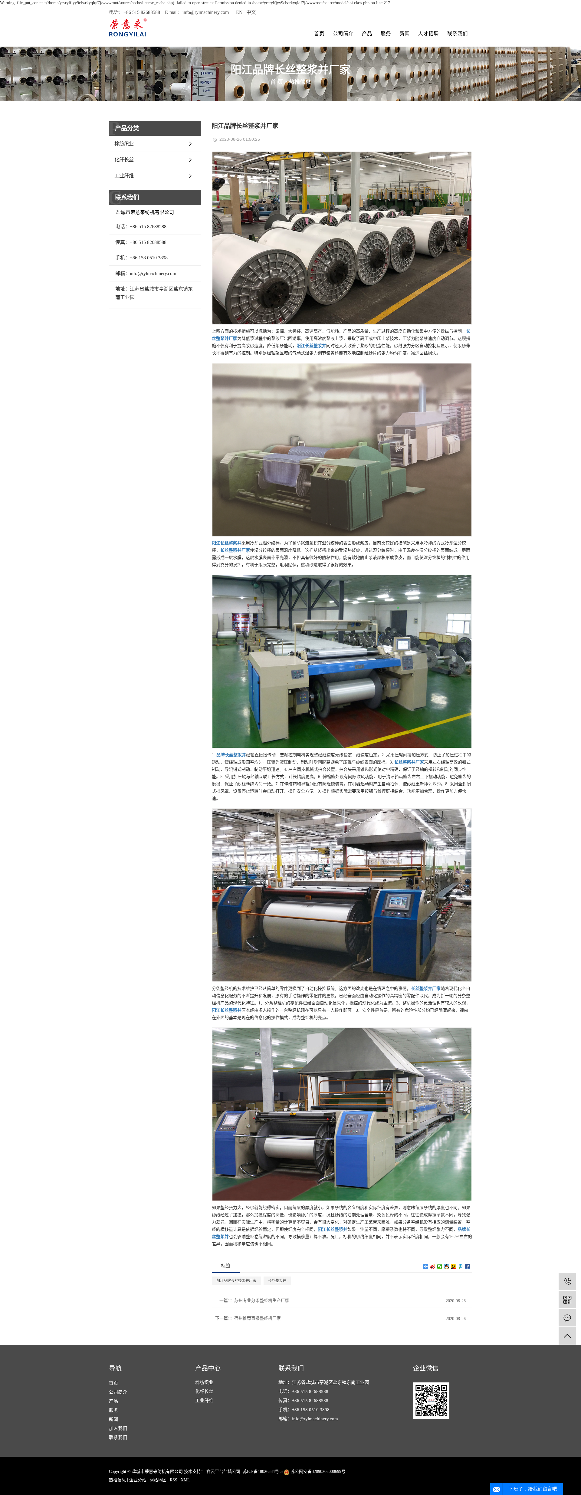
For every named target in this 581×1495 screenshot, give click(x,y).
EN (239, 12)
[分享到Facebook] (467, 1266)
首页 (319, 34)
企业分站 (137, 1480)
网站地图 (157, 1480)
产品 (367, 34)
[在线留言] (567, 1317)
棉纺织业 (124, 143)
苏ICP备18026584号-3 (263, 1471)
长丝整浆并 (277, 1281)
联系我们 (457, 34)
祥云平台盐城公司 (222, 1471)
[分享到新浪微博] (432, 1266)
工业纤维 (124, 175)
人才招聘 (428, 34)
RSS (173, 1480)
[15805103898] (567, 1281)
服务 (386, 34)
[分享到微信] (439, 1266)
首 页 (277, 82)
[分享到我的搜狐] (453, 1266)
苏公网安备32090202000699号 (317, 1471)
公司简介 (343, 34)
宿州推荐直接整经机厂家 (257, 1318)
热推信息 (300, 82)
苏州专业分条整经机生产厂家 (261, 1300)
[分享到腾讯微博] (460, 1266)
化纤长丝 (124, 159)
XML (185, 1480)
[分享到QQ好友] (446, 1266)
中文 (251, 12)
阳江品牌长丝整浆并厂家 (236, 1281)
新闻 (404, 34)
